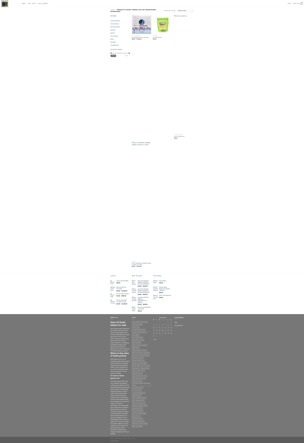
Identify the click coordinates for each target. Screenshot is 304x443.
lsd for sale (146, 365)
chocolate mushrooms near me (139, 332)
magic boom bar (136, 368)
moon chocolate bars (179, 136)
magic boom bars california (138, 370)
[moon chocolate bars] (184, 74)
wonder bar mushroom (137, 418)
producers (118, 409)
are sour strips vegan (137, 324)
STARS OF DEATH (136, 395)
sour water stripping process (138, 392)
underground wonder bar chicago (139, 405)
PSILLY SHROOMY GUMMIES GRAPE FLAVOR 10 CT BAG (141, 264)
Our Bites (113, 42)
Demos (24, 3)
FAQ (134, 438)
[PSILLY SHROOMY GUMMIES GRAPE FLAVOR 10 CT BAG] (141, 201)
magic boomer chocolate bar (138, 378)
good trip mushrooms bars (138, 360)
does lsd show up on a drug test (139, 345)
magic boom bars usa (137, 373)
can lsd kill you (135, 327)
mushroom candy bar (137, 381)
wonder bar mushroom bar (138, 421)
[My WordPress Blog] (9, 3)
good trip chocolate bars (137, 358)
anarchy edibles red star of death (139, 322)
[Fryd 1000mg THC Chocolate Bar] (141, 24)
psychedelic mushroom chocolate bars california (141, 384)
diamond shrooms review (138, 340)
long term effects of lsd (137, 365)
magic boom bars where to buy (139, 376)
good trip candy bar (144, 355)
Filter (113, 55)
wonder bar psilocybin (137, 426)
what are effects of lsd (137, 408)
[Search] (20, 3)
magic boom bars (145, 368)
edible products (135, 347)
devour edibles (135, 334)
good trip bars (135, 355)
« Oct (154, 339)
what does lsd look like (137, 410)
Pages (34, 3)
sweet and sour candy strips (138, 403)
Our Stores (118, 438)
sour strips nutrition (136, 390)
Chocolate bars (114, 24)
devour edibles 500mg (137, 337)
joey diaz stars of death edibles (139, 363)
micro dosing (114, 36)
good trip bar (146, 352)
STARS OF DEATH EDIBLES (139, 398)
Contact (129, 438)
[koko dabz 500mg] (162, 24)
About (112, 438)
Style (176, 322)
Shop (29, 3)
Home (112, 10)
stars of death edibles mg (138, 400)
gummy (112, 33)
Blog (39, 3)
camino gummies (115, 20)
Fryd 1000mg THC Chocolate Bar (140, 37)
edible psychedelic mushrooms (139, 350)
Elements (45, 3)
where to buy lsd (136, 416)
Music (112, 39)
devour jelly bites (115, 27)
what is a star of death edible (139, 413)
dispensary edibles (136, 342)
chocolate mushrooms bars (138, 329)
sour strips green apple (137, 387)
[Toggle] (128, 39)
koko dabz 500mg (157, 37)
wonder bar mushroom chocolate (139, 423)
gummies (113, 30)
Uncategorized (114, 45)
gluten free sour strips (137, 352)
